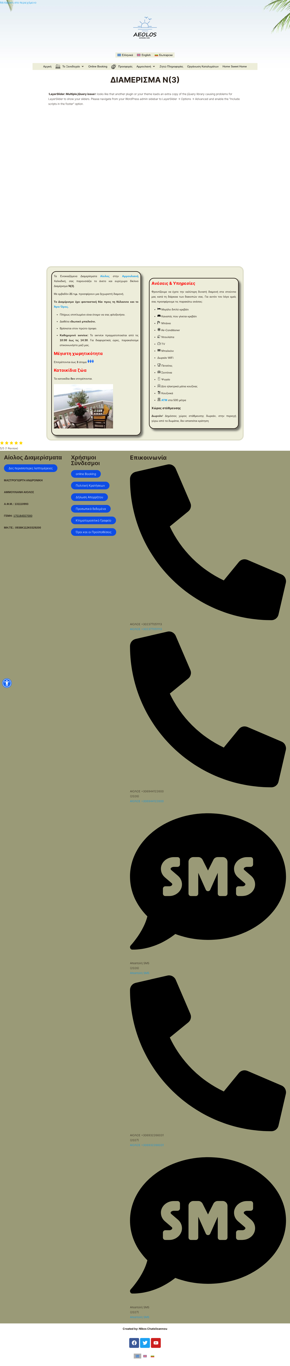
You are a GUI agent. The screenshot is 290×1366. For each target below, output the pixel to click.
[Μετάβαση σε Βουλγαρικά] (152, 1356)
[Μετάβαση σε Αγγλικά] (145, 1356)
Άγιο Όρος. (61, 306)
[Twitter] (145, 1343)
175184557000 (22, 515)
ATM (164, 400)
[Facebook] (134, 1343)
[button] (69, 66)
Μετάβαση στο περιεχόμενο (18, 2)
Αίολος (104, 276)
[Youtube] (156, 1343)
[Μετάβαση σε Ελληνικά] (137, 1356)
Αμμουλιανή (130, 276)
